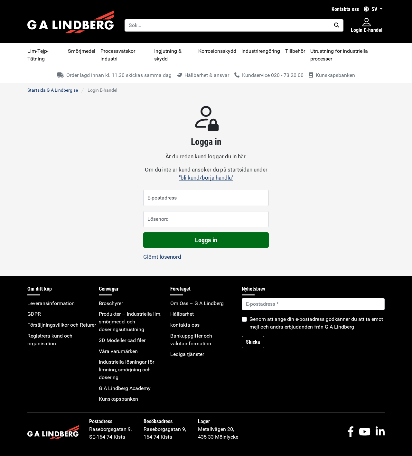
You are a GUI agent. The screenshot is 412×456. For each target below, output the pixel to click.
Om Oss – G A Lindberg (197, 303)
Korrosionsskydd (217, 51)
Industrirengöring (260, 51)
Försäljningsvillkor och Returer (61, 325)
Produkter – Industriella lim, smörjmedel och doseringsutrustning (130, 321)
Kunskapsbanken (118, 399)
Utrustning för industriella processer (339, 55)
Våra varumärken (118, 351)
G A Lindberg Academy (125, 388)
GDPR (34, 314)
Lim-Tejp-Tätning (37, 55)
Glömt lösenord (162, 257)
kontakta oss (345, 9)
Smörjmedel (81, 51)
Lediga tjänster (187, 354)
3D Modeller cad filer (122, 340)
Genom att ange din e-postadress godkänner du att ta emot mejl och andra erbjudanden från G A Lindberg (316, 323)
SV (374, 9)
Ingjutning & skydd (168, 55)
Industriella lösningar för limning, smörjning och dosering (126, 369)
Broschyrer (111, 303)
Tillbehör (295, 51)
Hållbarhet (182, 314)
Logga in (206, 240)
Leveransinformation (51, 303)
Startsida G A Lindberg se (52, 90)
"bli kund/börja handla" (206, 177)
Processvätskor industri (117, 55)
